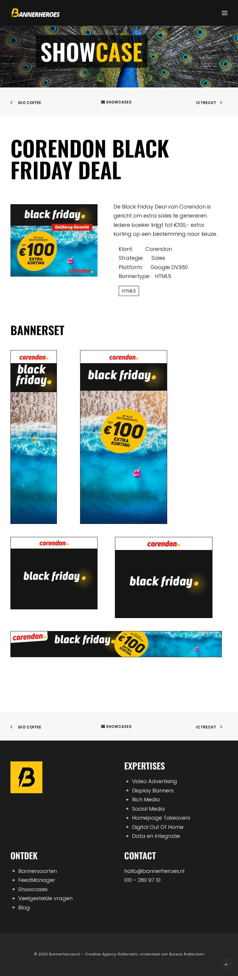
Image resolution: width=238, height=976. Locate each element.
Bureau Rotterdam (186, 954)
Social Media (148, 808)
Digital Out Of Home (157, 827)
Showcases (119, 102)
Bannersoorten (37, 871)
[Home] (26, 777)
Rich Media (146, 799)
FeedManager (36, 880)
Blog (24, 907)
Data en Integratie (156, 836)
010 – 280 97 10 (142, 880)
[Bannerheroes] (35, 13)
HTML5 (129, 291)
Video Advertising (154, 781)
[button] (224, 13)
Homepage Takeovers (161, 817)
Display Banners (153, 790)
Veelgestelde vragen (45, 898)
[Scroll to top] (226, 963)
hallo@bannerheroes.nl (154, 871)
